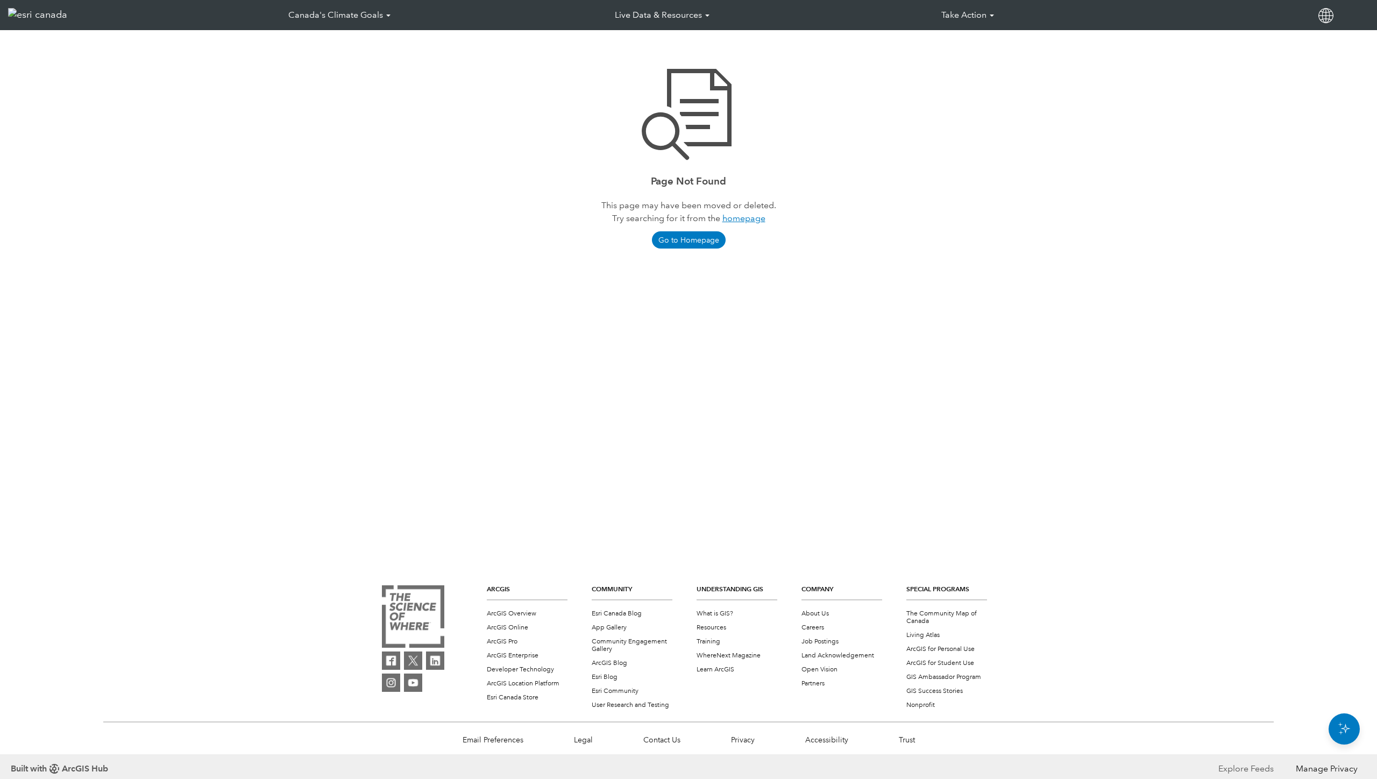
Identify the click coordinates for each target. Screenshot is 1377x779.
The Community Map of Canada (941, 617)
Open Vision (819, 669)
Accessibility (826, 740)
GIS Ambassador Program (943, 677)
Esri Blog (604, 677)
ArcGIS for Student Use (940, 663)
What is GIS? (715, 614)
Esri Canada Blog (617, 614)
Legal (583, 740)
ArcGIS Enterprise (512, 655)
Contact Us (661, 740)
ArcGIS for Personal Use (940, 649)
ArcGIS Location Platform (523, 683)
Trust (907, 740)
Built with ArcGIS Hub (59, 768)
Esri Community (615, 691)
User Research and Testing (630, 705)
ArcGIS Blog (609, 663)
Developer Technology (520, 669)
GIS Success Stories (934, 691)
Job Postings (820, 642)
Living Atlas (923, 635)
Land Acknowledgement (837, 655)
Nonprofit (920, 705)
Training (708, 642)
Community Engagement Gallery (629, 645)
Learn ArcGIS (715, 669)
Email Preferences (493, 740)
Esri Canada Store (512, 697)
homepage (743, 218)
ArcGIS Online (507, 628)
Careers (812, 628)
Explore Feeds (1246, 768)
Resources (711, 628)
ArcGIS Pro (502, 642)
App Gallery (609, 628)
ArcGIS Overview (511, 614)
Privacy (743, 740)
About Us (815, 614)
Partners (813, 683)
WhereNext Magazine (729, 655)
